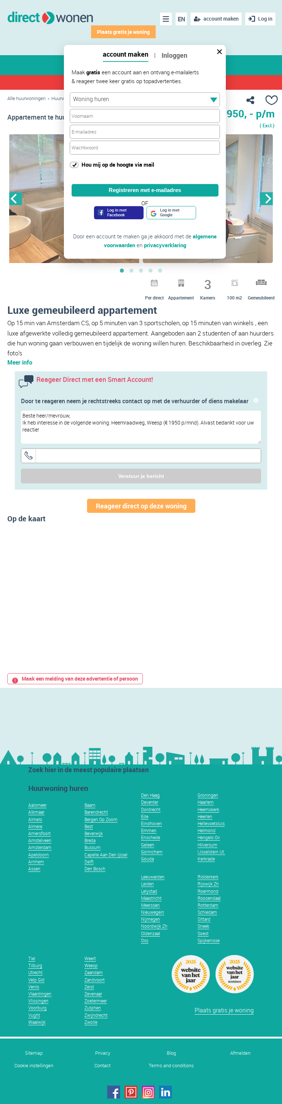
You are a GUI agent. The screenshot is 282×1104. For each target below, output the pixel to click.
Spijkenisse (209, 940)
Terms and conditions (171, 1065)
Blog (171, 1053)
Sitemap (34, 1053)
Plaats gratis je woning (123, 31)
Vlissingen (38, 1001)
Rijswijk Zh (208, 884)
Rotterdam (208, 905)
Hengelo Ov (209, 837)
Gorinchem (152, 852)
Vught (34, 1015)
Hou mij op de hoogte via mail (118, 164)
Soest (203, 933)
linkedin (165, 1092)
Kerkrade (206, 859)
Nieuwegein (152, 912)
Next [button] (266, 198)
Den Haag (150, 795)
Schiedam (207, 912)
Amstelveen (39, 840)
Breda (89, 840)
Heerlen (205, 816)
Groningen (208, 795)
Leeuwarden (152, 877)
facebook (113, 1092)
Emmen (148, 830)
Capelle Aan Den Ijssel (105, 855)
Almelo (35, 819)
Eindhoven (151, 823)
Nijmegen (150, 919)
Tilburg (35, 965)
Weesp (91, 965)
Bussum (92, 847)
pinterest (130, 1092)
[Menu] (166, 19)
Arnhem (36, 862)
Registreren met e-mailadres (145, 190)
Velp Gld (36, 980)
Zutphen (92, 1008)
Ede (144, 816)
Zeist (89, 987)
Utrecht (35, 972)
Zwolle (90, 1022)
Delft (89, 862)
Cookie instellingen (33, 1065)
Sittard (204, 919)
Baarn (89, 805)
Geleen (147, 845)
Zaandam (93, 972)
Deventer (149, 802)
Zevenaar (93, 994)
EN (181, 19)
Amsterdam (39, 847)
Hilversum (207, 845)
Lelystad (149, 891)
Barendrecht (96, 812)
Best (88, 826)
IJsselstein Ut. (211, 852)
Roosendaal (209, 898)
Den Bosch (94, 869)
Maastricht (151, 898)
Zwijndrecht (96, 1015)
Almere (35, 826)
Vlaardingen (39, 994)
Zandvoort (94, 980)
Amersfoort (39, 833)
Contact (102, 1065)
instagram (148, 1092)
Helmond (207, 830)
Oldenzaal (150, 933)
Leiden (147, 884)
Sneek (203, 926)
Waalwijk (37, 1022)
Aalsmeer (37, 805)
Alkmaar (36, 812)
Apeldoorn (38, 855)
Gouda (147, 859)
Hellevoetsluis (211, 823)
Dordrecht (150, 809)
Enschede (150, 837)
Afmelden (240, 1053)
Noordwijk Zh (154, 926)
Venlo (33, 987)
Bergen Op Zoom (101, 819)
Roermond (208, 891)
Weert (90, 958)
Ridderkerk (208, 877)
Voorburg (37, 1008)
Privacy (102, 1053)
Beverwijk (93, 833)
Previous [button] (15, 198)
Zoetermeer (95, 1001)
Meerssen (150, 905)
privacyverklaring (165, 245)
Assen (34, 869)
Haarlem (206, 802)
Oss (144, 940)
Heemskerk (208, 809)
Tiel (31, 958)
